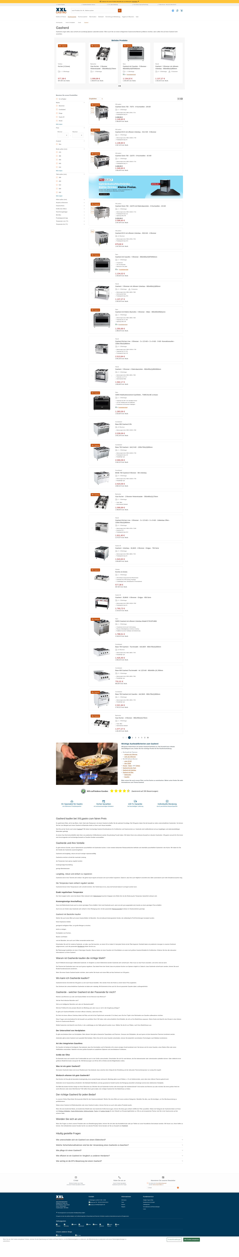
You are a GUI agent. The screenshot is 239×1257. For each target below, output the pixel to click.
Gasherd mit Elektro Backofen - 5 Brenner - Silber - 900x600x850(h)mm (140, 312)
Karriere (123, 1204)
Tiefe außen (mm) (61, 174)
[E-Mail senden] (178, 1188)
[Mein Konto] (173, 10)
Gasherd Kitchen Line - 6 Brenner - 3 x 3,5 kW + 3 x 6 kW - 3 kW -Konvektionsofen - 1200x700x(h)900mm (145, 342)
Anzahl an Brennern (62, 202)
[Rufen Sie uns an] (119, 1177)
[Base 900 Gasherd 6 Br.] (101, 429)
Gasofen (126, 777)
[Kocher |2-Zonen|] (70, 53)
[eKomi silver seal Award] (83, 791)
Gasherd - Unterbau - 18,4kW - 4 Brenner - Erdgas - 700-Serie (137, 548)
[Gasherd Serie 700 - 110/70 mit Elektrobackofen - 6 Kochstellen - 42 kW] (101, 213)
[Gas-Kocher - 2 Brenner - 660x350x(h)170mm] (102, 723)
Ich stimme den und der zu (158, 1184)
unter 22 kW (128, 761)
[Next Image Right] (111, 265)
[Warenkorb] (181, 10)
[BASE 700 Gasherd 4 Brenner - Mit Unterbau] (101, 478)
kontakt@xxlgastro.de (100, 1204)
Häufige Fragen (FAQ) (148, 1200)
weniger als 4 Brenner (130, 754)
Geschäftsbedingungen (161, 1183)
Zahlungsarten (146, 1204)
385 (60, 156)
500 (60, 163)
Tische (96, 1111)
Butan (130, 765)
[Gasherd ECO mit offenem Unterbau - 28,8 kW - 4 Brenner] (101, 238)
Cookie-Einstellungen (174, 1239)
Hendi (60, 120)
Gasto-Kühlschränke (77, 1111)
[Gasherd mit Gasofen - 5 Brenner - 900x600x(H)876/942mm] (135, 53)
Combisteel (62, 109)
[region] (119, 1246)
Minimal (62, 133)
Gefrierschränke (88, 1111)
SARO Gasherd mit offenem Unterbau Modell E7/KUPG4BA (136, 621)
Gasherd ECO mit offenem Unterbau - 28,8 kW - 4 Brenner (135, 233)
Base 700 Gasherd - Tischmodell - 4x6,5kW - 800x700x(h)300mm (138, 647)
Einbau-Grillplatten (64, 1111)
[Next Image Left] (92, 265)
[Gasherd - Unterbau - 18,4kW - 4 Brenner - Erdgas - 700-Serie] (101, 553)
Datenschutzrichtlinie (157, 1184)
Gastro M (61, 117)
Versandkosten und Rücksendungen (151, 1206)
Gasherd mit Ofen (128, 772)
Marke (58, 102)
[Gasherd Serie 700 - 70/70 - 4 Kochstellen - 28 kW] (101, 112)
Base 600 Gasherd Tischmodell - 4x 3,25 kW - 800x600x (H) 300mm (139, 670)
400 (60, 159)
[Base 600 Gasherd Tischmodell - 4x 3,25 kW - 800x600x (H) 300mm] (101, 675)
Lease (144, 1209)
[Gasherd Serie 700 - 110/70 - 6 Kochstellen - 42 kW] (101, 161)
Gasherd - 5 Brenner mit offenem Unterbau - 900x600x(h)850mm (166, 67)
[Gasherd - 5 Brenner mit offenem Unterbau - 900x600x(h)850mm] (168, 53)
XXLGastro (123, 1200)
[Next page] (144, 737)
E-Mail (76, 1180)
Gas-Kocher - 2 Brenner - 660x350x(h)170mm (131, 718)
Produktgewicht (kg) (62, 218)
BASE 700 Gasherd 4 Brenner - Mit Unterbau (131, 473)
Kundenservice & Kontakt (149, 1202)
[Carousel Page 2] (120, 85)
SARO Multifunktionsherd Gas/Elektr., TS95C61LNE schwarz (136, 395)
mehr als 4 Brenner (130, 756)
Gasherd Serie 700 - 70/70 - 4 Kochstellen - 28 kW (133, 107)
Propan (125, 765)
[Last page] (148, 737)
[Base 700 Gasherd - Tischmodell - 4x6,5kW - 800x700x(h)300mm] (101, 652)
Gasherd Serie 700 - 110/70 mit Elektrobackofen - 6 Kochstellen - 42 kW (140, 206)
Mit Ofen (58, 215)
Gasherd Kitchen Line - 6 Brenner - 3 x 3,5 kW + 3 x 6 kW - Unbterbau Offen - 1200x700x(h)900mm (142, 521)
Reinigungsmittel (117, 909)
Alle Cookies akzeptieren (191, 1239)
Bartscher (62, 106)
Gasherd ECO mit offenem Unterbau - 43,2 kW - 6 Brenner (135, 132)
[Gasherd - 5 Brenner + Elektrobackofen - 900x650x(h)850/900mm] (102, 375)
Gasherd (79, 829)
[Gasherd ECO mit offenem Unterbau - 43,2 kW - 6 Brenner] (101, 137)
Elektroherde (97, 896)
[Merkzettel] (177, 10)
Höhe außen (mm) (61, 199)
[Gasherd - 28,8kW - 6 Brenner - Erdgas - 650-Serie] (101, 602)
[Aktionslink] (136, 187)
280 (60, 177)
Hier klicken (134, 1)
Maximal (77, 133)
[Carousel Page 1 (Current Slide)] (118, 85)
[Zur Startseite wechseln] (61, 10)
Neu (60, 144)
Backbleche (81, 946)
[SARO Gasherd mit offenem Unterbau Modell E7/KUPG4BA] (101, 627)
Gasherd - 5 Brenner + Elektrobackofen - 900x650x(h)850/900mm (138, 369)
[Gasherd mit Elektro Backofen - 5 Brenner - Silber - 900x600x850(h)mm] (102, 320)
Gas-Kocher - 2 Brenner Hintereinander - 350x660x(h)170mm (103, 67)
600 (60, 188)
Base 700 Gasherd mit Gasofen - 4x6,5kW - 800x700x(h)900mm (137, 694)
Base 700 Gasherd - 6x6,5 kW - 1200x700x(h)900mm (134, 447)
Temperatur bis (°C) (62, 224)
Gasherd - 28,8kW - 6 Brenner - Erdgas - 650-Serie (133, 597)
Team (122, 1202)
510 (60, 167)
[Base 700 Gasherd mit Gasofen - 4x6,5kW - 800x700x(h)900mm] (101, 699)
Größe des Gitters (61, 208)
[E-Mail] (76, 1177)
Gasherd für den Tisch (129, 768)
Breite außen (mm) (61, 149)
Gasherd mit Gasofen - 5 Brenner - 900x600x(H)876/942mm (135, 67)
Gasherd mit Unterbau (129, 770)
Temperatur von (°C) (62, 221)
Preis (57, 128)
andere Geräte (105, 1111)
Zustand (58, 141)
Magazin (123, 1206)
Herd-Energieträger (61, 212)
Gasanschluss (60, 205)
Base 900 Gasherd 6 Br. (123, 424)
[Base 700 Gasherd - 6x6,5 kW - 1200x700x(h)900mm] (101, 453)
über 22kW (127, 763)
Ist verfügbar (62, 99)
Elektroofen (127, 774)
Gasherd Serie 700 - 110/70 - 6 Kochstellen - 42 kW (133, 156)
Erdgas (138, 765)
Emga (60, 113)
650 (60, 192)
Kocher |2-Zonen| (64, 66)
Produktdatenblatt (131, 74)
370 (60, 152)
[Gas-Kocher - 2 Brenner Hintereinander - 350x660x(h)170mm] (103, 53)
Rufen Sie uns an (119, 1180)
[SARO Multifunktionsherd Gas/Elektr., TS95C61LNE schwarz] (101, 403)
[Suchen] (119, 10)
